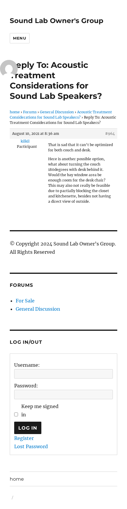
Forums (30, 112)
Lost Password (31, 446)
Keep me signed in (39, 410)
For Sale (25, 301)
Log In (27, 428)
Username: (27, 365)
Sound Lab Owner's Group (56, 21)
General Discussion (57, 112)
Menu (19, 38)
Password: (26, 386)
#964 (110, 133)
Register (24, 438)
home (15, 112)
